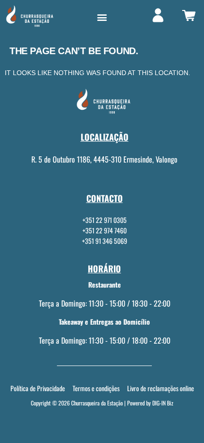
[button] (102, 17)
